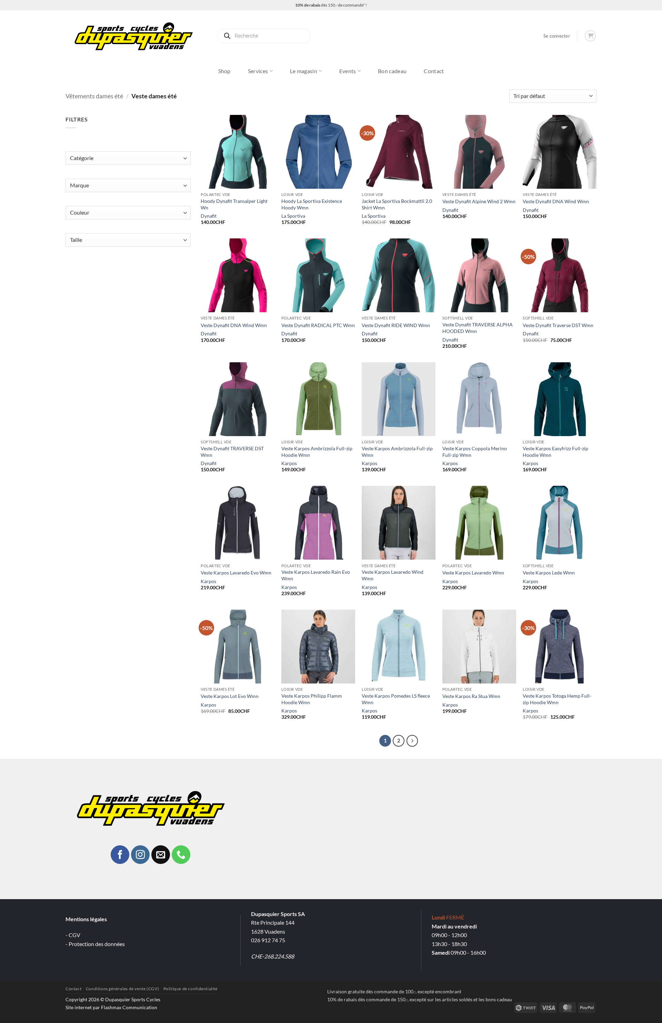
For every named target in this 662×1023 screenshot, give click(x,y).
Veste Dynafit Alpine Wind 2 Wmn (478, 201)
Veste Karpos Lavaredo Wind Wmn (392, 575)
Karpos (289, 463)
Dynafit (209, 216)
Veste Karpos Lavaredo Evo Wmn (236, 573)
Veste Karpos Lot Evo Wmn (230, 696)
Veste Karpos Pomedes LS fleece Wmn (396, 699)
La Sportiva (293, 216)
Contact (434, 71)
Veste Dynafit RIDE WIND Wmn (396, 325)
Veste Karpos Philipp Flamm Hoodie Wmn (311, 699)
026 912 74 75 (268, 940)
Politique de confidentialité (190, 988)
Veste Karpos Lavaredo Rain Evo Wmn (315, 575)
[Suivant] (412, 741)
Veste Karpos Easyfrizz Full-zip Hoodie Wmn (555, 451)
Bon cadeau (392, 71)
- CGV (73, 935)
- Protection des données (95, 944)
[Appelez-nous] (181, 854)
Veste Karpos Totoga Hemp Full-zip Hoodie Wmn (557, 699)
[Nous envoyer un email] (160, 854)
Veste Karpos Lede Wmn (549, 573)
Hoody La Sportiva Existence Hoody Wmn (311, 204)
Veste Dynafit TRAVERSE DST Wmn (232, 451)
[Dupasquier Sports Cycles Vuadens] (136, 35)
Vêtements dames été (94, 96)
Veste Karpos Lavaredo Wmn (473, 573)
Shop (224, 71)
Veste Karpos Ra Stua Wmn (471, 696)
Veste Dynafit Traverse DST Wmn (558, 325)
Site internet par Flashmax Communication (111, 1007)
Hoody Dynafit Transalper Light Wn (234, 204)
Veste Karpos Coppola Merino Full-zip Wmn (474, 451)
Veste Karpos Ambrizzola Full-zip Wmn (397, 451)
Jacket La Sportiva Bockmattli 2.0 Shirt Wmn (397, 204)
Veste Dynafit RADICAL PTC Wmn (318, 325)
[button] (556, 36)
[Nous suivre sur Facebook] (120, 854)
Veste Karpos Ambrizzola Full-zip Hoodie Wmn (316, 451)
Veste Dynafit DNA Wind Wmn (556, 201)
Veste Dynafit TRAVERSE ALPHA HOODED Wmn (477, 328)
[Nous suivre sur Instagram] (140, 854)
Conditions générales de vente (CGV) (122, 988)
